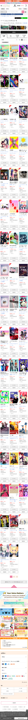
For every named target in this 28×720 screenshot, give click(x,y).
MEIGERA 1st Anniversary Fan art (4, 373)
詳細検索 (25, 12)
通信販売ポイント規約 (22, 706)
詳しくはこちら (24, 682)
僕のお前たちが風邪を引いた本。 (13, 405)
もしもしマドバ (22, 341)
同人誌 (8, 16)
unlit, (11, 277)
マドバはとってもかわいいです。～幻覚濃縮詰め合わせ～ (4, 278)
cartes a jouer (22, 88)
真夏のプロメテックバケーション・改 (23, 151)
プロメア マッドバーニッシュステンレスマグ (23, 183)
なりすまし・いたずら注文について (19, 711)
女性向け (25, 8)
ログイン (22, 5)
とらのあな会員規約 (14, 706)
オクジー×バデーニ (7, 642)
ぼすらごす (12, 466)
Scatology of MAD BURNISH (13, 309)
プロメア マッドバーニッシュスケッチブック (4, 215)
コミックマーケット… (18, 14)
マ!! (20, 404)
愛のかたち (12, 497)
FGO (5, 640)
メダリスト (9, 14)
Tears (11, 558)
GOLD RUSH (21, 277)
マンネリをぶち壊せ (13, 372)
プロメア (7, 20)
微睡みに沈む (21, 528)
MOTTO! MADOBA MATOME (4, 59)
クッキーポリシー (23, 709)
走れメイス (21, 435)
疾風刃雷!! (21, 58)
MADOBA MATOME (14, 58)
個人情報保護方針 (15, 709)
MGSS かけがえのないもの (4, 436)
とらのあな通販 (3, 16)
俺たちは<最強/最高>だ (5, 89)
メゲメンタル (12, 88)
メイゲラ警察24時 (4, 119)
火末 (1, 466)
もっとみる (25, 647)
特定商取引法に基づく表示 (8, 711)
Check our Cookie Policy (7, 718)
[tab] (10, 36)
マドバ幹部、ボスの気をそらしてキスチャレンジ (23, 310)
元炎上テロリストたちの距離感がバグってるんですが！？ (4, 342)
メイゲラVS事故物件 (4, 528)
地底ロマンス (3, 14)
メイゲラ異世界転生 (23, 119)
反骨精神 (11, 150)
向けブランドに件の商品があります (14, 582)
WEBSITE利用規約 (6, 706)
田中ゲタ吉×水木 (7, 645)
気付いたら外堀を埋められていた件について (13, 183)
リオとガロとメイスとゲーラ (23, 466)
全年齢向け (3, 8)
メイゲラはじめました (13, 341)
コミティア (6, 643)
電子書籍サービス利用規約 (7, 709)
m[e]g (2, 182)
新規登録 (18, 5)
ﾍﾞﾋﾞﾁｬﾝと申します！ (23, 213)
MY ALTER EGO (13, 245)
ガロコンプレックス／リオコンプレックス (23, 499)
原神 (12, 14)
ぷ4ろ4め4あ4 (12, 213)
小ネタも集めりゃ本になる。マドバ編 (23, 373)
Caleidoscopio (13, 528)
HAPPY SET (3, 404)
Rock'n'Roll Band (4, 497)
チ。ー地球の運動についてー (9, 644)
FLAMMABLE (3, 558)
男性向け (20, 8)
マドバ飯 (11, 435)
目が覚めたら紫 (13, 119)
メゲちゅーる (3, 150)
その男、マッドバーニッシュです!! (4, 246)
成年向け (7, 8)
